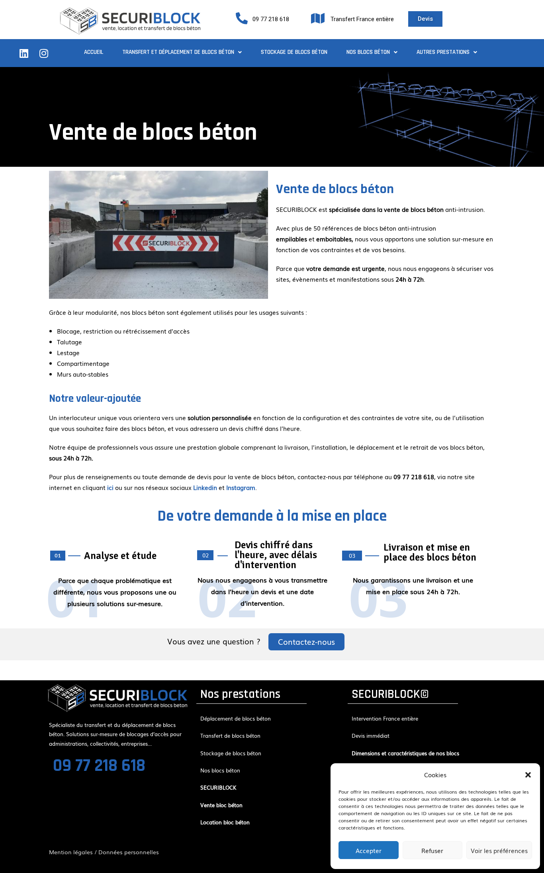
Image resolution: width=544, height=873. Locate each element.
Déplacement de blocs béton (235, 718)
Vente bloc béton (221, 805)
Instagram (240, 487)
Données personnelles (128, 852)
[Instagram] (44, 53)
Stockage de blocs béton (294, 52)
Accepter (369, 850)
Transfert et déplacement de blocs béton (178, 52)
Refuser (432, 850)
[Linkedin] (24, 53)
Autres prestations (443, 52)
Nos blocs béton (368, 52)
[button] (528, 775)
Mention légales (71, 852)
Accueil (93, 52)
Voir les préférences (499, 850)
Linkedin (205, 487)
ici (110, 487)
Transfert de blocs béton (230, 735)
